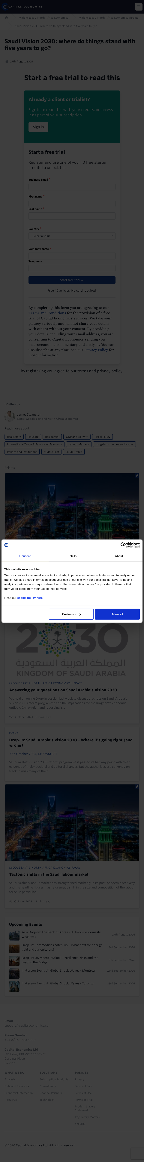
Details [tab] (72, 555)
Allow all (117, 614)
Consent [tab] (25, 555)
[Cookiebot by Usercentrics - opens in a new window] (123, 545)
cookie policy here (30, 597)
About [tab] (119, 555)
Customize (69, 614)
